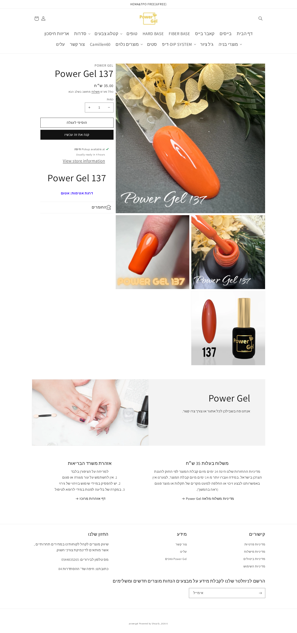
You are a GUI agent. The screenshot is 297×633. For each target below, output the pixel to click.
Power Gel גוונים (176, 559)
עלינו (183, 551)
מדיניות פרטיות (254, 544)
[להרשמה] (260, 593)
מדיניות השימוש (254, 566)
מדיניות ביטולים (254, 559)
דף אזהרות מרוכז (92, 498)
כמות (110, 99)
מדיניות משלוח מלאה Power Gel (210, 498)
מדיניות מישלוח (254, 551)
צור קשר (181, 544)
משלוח (96, 91)
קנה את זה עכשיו (76, 135)
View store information (84, 160)
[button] (260, 18)
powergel (133, 623)
